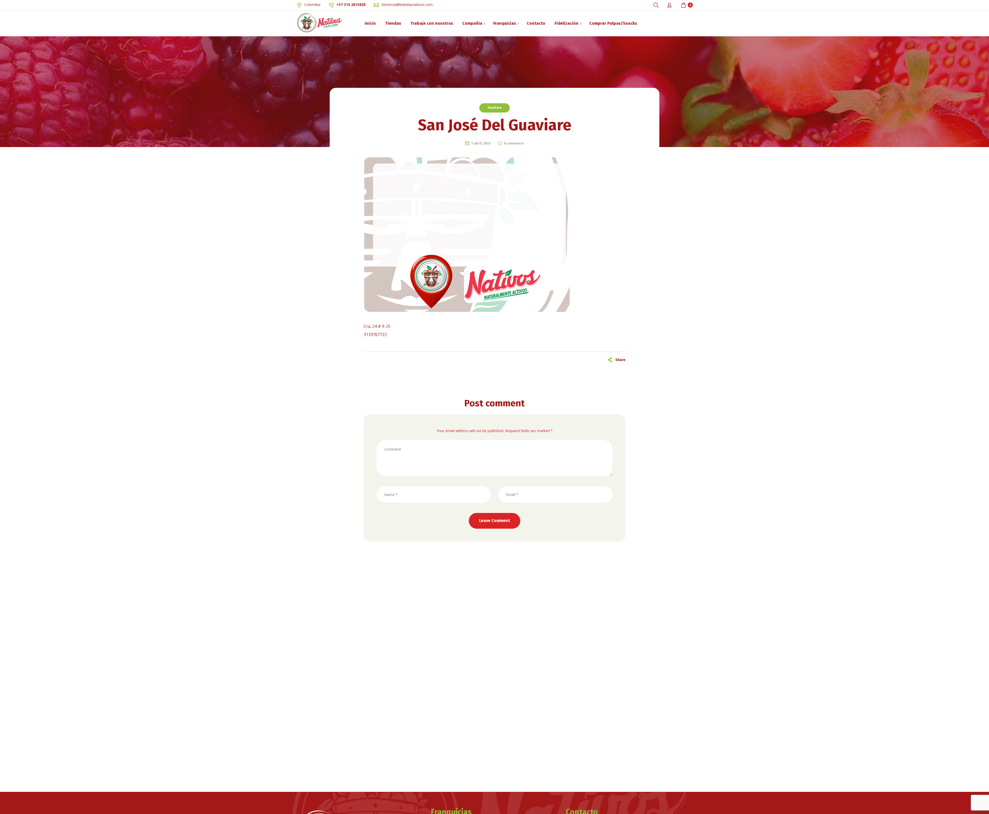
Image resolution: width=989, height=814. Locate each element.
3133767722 (375, 334)
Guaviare (494, 107)
